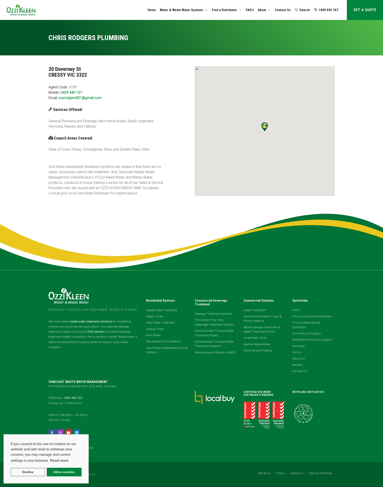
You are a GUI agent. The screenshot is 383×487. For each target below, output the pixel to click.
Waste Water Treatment (161, 310)
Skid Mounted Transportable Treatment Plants (214, 333)
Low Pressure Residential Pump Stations (167, 350)
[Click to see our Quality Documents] (265, 415)
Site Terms (264, 473)
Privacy (280, 473)
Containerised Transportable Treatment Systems (214, 344)
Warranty (298, 346)
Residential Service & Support (312, 339)
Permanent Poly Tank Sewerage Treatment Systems (214, 322)
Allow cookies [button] (64, 472)
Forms (296, 352)
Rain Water (153, 335)
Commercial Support (306, 333)
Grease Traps (155, 329)
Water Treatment (255, 310)
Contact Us (296, 473)
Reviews (297, 365)
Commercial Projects (258, 350)
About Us (298, 358)
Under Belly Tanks (255, 338)
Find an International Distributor (306, 325)
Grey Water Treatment (160, 322)
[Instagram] (60, 432)
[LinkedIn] (76, 432)
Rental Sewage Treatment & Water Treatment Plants (262, 329)
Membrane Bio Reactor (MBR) (215, 352)
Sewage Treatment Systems (213, 313)
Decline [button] (27, 472)
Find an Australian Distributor (312, 316)
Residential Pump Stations (164, 341)
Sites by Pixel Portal (320, 473)
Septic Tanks (155, 316)
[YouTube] (68, 432)
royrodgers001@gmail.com (80, 98)
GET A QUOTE (365, 10)
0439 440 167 (71, 92)
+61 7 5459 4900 (70, 403)
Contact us (299, 371)
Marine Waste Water (257, 344)
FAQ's (296, 310)
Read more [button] (59, 460)
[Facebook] (52, 432)
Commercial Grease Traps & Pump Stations (263, 318)
